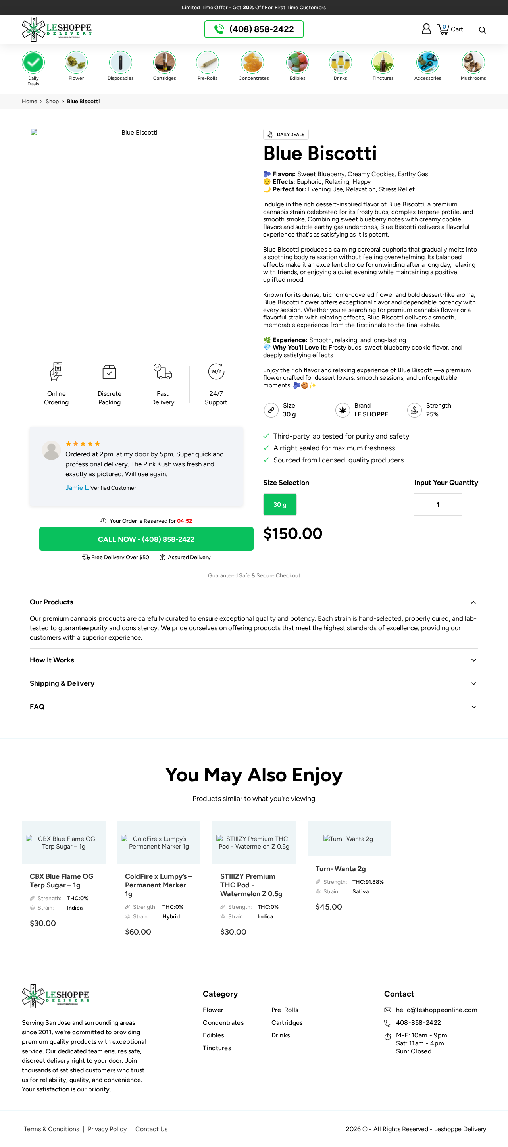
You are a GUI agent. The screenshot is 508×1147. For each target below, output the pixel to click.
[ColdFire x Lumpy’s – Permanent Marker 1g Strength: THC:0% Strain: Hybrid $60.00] (159, 842)
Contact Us (151, 1129)
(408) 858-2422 (260, 29)
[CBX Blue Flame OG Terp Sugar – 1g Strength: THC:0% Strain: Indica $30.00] (64, 842)
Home (29, 101)
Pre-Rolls (284, 1010)
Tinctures (217, 1048)
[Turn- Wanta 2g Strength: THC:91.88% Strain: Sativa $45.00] (349, 838)
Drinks (280, 1035)
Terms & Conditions (51, 1129)
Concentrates (223, 1022)
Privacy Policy (107, 1129)
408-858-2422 (418, 1022)
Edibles (213, 1035)
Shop (52, 101)
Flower (213, 1010)
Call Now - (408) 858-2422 (146, 539)
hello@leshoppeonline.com (436, 1010)
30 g (280, 504)
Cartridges (287, 1022)
